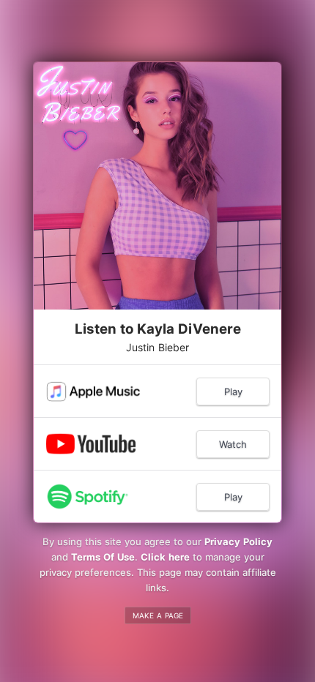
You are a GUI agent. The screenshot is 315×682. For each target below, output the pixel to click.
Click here (165, 557)
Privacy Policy (238, 541)
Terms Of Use (103, 557)
